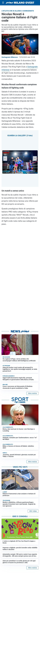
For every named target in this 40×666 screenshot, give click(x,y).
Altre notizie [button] (32, 393)
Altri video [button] (33, 511)
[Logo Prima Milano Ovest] (20, 2)
